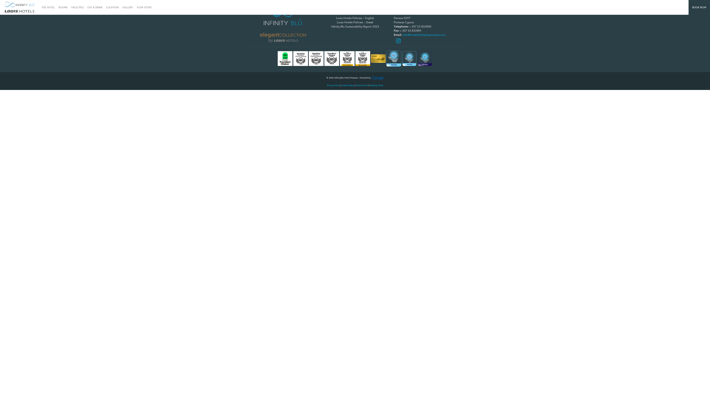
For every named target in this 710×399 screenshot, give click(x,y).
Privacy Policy (333, 85)
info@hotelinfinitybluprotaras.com (424, 35)
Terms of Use (362, 85)
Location (112, 7)
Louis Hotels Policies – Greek (355, 22)
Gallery (127, 7)
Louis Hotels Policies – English (355, 18)
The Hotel (48, 7)
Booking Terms (376, 85)
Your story (144, 7)
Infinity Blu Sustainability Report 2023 (355, 26)
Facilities (77, 7)
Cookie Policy (348, 85)
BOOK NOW (699, 7)
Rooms (63, 7)
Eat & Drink (94, 7)
